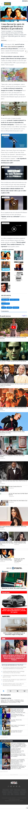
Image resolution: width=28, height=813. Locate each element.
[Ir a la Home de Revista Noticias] (7, 4)
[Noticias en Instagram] (8, 786)
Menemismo (15, 307)
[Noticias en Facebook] (11, 786)
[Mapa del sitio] (19, 786)
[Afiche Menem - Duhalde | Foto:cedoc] (7, 255)
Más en (8, 568)
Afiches (3, 307)
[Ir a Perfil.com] (25, 0)
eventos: (3, 302)
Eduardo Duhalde (14, 299)
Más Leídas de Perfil (7, 741)
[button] (25, 51)
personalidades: (5, 298)
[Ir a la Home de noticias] (14, 782)
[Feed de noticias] (16, 786)
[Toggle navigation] (2, 4)
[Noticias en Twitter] (13, 786)
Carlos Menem (5, 299)
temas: (3, 306)
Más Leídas (4, 707)
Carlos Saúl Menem (12, 46)
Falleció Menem (5, 303)
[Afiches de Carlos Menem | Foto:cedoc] (20, 255)
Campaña (9, 307)
